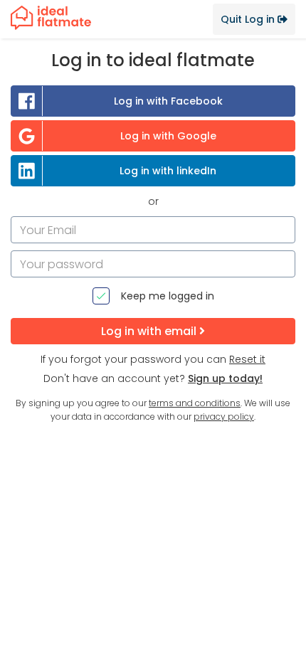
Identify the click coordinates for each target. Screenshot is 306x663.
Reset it (247, 359)
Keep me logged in (167, 296)
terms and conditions (195, 403)
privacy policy (224, 416)
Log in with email (150, 331)
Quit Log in (249, 19)
